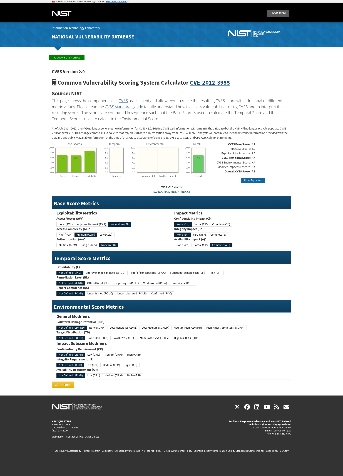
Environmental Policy (180, 451)
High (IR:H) (131, 365)
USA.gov (284, 451)
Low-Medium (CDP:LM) (155, 327)
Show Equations (253, 180)
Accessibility (74, 451)
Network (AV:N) (120, 224)
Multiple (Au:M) (68, 245)
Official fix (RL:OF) (98, 283)
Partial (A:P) (201, 245)
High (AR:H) (134, 375)
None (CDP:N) (97, 327)
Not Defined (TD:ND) (71, 338)
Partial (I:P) (199, 234)
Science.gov (272, 451)
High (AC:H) (65, 234)
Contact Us (72, 436)
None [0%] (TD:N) (98, 338)
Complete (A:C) (221, 245)
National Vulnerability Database (93, 36)
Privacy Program (91, 451)
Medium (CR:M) (114, 355)
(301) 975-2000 (60, 430)
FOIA (165, 451)
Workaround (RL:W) (155, 283)
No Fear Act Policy (151, 451)
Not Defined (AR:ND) (71, 375)
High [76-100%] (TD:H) (187, 338)
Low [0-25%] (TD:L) (124, 338)
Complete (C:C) (221, 224)
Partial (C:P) (201, 224)
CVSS (123, 100)
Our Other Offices (89, 436)
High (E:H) (215, 273)
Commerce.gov (256, 451)
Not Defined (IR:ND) (70, 365)
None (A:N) (183, 245)
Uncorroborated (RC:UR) (132, 293)
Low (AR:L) (93, 375)
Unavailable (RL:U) (182, 283)
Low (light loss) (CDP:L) (123, 327)
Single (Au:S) (89, 245)
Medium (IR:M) (111, 365)
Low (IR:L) (92, 365)
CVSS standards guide (124, 106)
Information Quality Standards (230, 451)
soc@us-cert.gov (282, 430)
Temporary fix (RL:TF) (126, 283)
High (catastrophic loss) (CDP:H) (225, 327)
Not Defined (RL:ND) (71, 283)
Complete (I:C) (218, 234)
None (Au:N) (108, 245)
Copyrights (107, 451)
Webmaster (58, 436)
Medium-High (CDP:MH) (188, 327)
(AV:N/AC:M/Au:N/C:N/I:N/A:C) (171, 192)
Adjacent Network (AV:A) (91, 224)
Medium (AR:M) (114, 375)
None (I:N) (182, 234)
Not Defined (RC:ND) (71, 293)
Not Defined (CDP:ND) (72, 327)
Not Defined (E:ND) (70, 273)
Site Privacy (60, 451)
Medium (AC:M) (86, 234)
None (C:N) (183, 224)
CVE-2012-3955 (210, 83)
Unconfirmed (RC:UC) (100, 293)
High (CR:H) (134, 355)
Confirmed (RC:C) (161, 293)
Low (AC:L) (106, 234)
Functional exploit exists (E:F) (187, 273)
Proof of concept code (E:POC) (148, 273)
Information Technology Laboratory (76, 28)
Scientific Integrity (203, 451)
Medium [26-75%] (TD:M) (155, 338)
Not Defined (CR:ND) (71, 355)
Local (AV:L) (66, 224)
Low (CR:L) (93, 355)
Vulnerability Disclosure (127, 451)
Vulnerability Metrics (67, 57)
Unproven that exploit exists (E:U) (105, 273)
